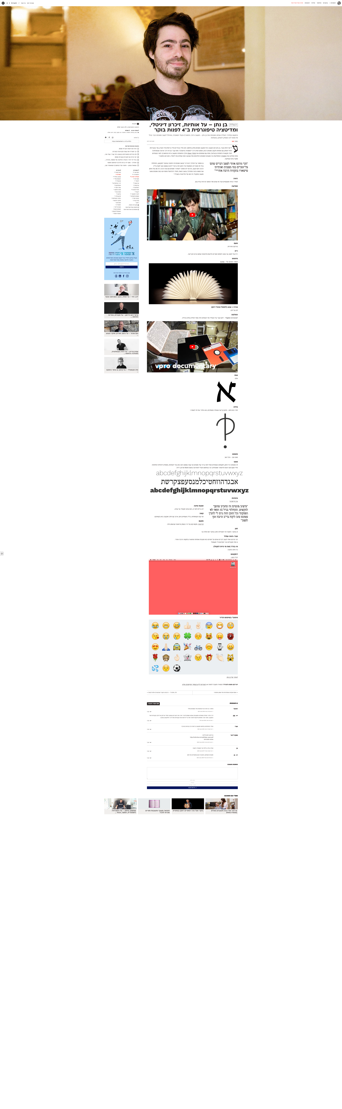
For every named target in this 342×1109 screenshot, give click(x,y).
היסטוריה (135, 174)
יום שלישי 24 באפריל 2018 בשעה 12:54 (204, 757)
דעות (137, 192)
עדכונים (136, 185)
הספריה (118, 205)
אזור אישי (29, 3)
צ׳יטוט (118, 194)
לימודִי (136, 181)
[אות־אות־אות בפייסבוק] (123, 276)
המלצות (136, 187)
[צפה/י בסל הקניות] (3, 3)
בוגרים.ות (117, 172)
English (15, 3)
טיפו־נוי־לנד (117, 207)
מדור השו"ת (207, 715)
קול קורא (136, 200)
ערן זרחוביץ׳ (233, 501)
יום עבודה (117, 196)
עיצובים (325, 3)
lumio (222, 262)
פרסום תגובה (191, 787)
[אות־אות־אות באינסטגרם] (127, 276)
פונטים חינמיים (134, 196)
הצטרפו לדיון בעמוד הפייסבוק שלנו (194, 684)
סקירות (136, 179)
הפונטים (333, 3)
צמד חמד (117, 187)
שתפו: (136, 137)
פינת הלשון (117, 189)
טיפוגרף (124, 132)
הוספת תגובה (232, 764)
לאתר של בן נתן (232, 677)
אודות (313, 3)
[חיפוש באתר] (19, 3)
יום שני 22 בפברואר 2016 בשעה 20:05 (204, 742)
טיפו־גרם (118, 192)
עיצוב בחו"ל (117, 176)
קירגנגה (201, 524)
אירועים (136, 183)
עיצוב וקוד (135, 198)
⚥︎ (2, 553)
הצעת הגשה (117, 213)
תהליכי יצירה (134, 176)
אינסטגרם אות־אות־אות (131, 209)
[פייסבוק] (109, 137)
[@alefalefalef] (7, 3)
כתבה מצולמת (116, 198)
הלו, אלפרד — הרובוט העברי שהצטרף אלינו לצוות (162, 692)
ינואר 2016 (120, 127)
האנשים (307, 3)
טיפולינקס (117, 185)
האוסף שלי (117, 179)
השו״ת (233, 125)
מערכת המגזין (133, 205)
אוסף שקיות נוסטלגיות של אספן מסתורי (226, 692)
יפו (120, 132)
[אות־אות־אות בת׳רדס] (116, 276)
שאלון (109, 132)
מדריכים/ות (135, 189)
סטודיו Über (191, 153)
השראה (136, 172)
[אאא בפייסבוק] (9, 3)
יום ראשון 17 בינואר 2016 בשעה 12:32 (204, 729)
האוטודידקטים (116, 211)
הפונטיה (224, 156)
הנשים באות (117, 209)
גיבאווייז (118, 181)
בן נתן (136, 132)
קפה (115, 132)
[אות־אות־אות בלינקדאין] (120, 276)
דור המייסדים (116, 183)
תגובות (135, 124)
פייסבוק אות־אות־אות (132, 207)
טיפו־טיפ (118, 202)
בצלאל (132, 132)
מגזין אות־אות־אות (297, 3)
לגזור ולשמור (134, 194)
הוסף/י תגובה (152, 703)
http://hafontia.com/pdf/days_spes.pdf (201, 737)
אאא (233, 141)
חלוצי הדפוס (117, 200)
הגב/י (148, 711)
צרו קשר (23, 3)
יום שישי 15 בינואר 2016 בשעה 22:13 (205, 711)
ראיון (112, 132)
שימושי (319, 3)
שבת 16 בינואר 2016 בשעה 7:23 (206, 720)
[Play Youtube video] (192, 215)
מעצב (118, 132)
